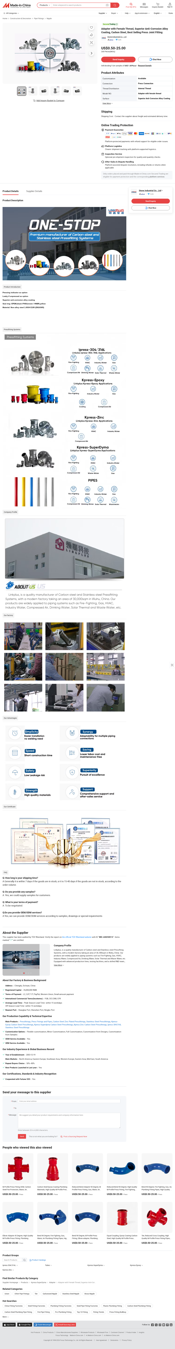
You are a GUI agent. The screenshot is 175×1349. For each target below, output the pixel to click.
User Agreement (101, 1340)
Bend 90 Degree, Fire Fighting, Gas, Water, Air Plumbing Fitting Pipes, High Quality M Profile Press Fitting (52, 1238)
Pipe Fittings (39, 18)
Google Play (25, 1324)
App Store (9, 1324)
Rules (171, 13)
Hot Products (35, 1332)
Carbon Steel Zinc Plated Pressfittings (69, 1021)
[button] (107, 5)
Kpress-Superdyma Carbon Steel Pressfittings (53, 1024)
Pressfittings (25, 1021)
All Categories (11, 13)
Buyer (113, 13)
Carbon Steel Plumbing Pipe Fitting (18, 1312)
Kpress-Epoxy (135, 1265)
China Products (48, 1332)
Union (7, 1293)
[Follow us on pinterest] (167, 1324)
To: (15, 1108)
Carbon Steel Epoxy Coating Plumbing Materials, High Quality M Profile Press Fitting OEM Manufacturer (52, 1189)
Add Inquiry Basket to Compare (50, 100)
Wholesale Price (102, 1332)
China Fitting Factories (14, 1306)
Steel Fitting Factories (36, 1306)
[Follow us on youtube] (163, 1324)
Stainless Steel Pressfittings (98, 1021)
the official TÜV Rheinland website (76, 937)
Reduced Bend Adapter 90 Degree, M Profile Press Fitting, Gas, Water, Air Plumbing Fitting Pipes (86, 1189)
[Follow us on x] (156, 1324)
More (5, 1317)
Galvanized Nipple (50, 1293)
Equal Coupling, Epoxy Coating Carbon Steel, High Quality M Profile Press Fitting (122, 1238)
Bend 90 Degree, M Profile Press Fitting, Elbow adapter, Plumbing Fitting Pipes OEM (85, 1238)
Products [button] (44, 5)
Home (5, 18)
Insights (141, 1332)
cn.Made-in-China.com (111, 1335)
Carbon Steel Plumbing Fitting (139, 1306)
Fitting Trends (98, 1312)
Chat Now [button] (156, 59)
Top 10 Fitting (82, 1312)
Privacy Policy (127, 1340)
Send (22, 1136)
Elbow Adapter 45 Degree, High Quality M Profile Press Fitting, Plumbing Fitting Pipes (18, 1238)
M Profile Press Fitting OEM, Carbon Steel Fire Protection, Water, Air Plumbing (17, 1189)
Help (126, 13)
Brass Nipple (90, 1293)
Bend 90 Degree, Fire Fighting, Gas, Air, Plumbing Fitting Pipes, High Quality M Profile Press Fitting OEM (157, 1189)
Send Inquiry (118, 59)
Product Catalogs (39, 1260)
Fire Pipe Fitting (43, 1312)
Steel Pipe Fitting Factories (87, 1306)
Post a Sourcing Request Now (73, 1136)
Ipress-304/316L (9, 1265)
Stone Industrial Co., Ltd (116, 37)
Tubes (47, 1265)
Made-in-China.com (76, 1335)
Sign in (169, 7)
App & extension (141, 13)
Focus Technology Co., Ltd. (69, 1340)
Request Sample (145, 66)
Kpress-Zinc (7, 1270)
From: (14, 1101)
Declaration (114, 1340)
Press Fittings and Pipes (42, 1021)
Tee (36, 1293)
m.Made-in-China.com (93, 1335)
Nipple (49, 18)
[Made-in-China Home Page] (16, 5)
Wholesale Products (87, 1332)
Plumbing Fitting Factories (60, 1306)
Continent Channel (117, 1332)
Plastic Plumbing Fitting (112, 1306)
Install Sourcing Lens (66, 1324)
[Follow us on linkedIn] (171, 1324)
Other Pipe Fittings (22, 1293)
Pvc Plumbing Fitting (63, 1312)
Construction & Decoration (20, 18)
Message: (13, 1115)
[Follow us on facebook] (152, 1324)
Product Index (131, 1332)
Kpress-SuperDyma (95, 1265)
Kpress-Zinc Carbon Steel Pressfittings (90, 1024)
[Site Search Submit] (114, 5)
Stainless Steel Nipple (70, 1293)
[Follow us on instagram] (160, 1324)
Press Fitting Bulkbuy (117, 1312)
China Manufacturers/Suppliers (67, 1332)
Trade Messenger (43, 1324)
